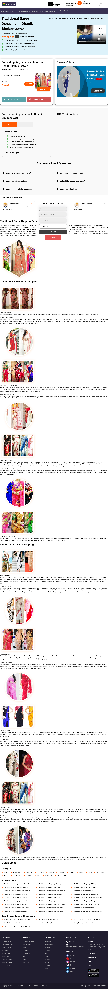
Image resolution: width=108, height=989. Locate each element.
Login (24, 959)
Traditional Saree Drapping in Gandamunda (16, 884)
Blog (24, 947)
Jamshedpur (100, 872)
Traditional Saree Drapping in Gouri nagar (51, 911)
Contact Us (26, 953)
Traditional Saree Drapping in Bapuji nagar (16, 907)
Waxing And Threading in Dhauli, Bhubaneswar (17, 919)
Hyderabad (41, 872)
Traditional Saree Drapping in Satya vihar (16, 897)
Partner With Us (27, 962)
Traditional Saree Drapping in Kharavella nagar (52, 904)
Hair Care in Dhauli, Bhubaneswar (49, 923)
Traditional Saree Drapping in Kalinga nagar (86, 904)
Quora (71, 965)
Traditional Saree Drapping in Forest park (51, 894)
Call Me (53, 232)
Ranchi (6, 872)
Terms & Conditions (28, 942)
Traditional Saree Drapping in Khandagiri (51, 907)
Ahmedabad (48, 875)
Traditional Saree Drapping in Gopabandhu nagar (88, 911)
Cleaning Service (6, 942)
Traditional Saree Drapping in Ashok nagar (16, 911)
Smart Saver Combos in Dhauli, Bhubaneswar (17, 926)
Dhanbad (61, 872)
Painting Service (6, 947)
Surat (38, 875)
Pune (90, 872)
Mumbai (72, 872)
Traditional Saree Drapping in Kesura (50, 887)
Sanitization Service (7, 965)
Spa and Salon (50, 11)
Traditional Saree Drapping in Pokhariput (86, 894)
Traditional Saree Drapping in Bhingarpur (16, 904)
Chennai (51, 872)
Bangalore (29, 872)
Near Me (25, 950)
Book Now (43, 89)
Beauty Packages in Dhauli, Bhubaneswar (86, 923)
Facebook (72, 955)
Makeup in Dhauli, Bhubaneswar (48, 919)
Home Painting (23, 11)
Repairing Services (66, 11)
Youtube (71, 958)
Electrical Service (6, 956)
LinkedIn (72, 968)
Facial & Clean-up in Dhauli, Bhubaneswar (16, 923)
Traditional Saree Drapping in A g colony (85, 887)
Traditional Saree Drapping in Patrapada (16, 901)
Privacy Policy (27, 945)
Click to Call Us (12, 99)
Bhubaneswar (17, 872)
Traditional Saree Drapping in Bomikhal (15, 894)
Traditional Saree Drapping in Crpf (84, 907)
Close (53, 237)
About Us (25, 956)
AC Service (5, 950)
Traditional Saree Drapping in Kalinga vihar (86, 901)
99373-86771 (73, 942)
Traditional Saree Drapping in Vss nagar (50, 884)
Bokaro (6, 875)
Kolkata (81, 872)
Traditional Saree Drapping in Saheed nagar (17, 891)
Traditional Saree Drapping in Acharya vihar (16, 887)
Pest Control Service (7, 945)
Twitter (71, 971)
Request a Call (37, 99)
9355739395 (86, 4)
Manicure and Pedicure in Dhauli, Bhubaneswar (88, 919)
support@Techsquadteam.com (75, 946)
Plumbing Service (7, 962)
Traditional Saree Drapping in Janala (84, 891)
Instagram (72, 961)
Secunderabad (17, 875)
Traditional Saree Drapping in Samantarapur (52, 901)
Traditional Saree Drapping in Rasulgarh (50, 897)
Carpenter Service (7, 959)
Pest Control (36, 11)
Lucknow (29, 875)
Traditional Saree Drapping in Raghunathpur (52, 891)
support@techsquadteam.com (71, 4)
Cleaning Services (7, 11)
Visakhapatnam (61, 875)
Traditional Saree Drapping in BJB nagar (85, 884)
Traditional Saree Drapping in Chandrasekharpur (88, 897)
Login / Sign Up (101, 4)
